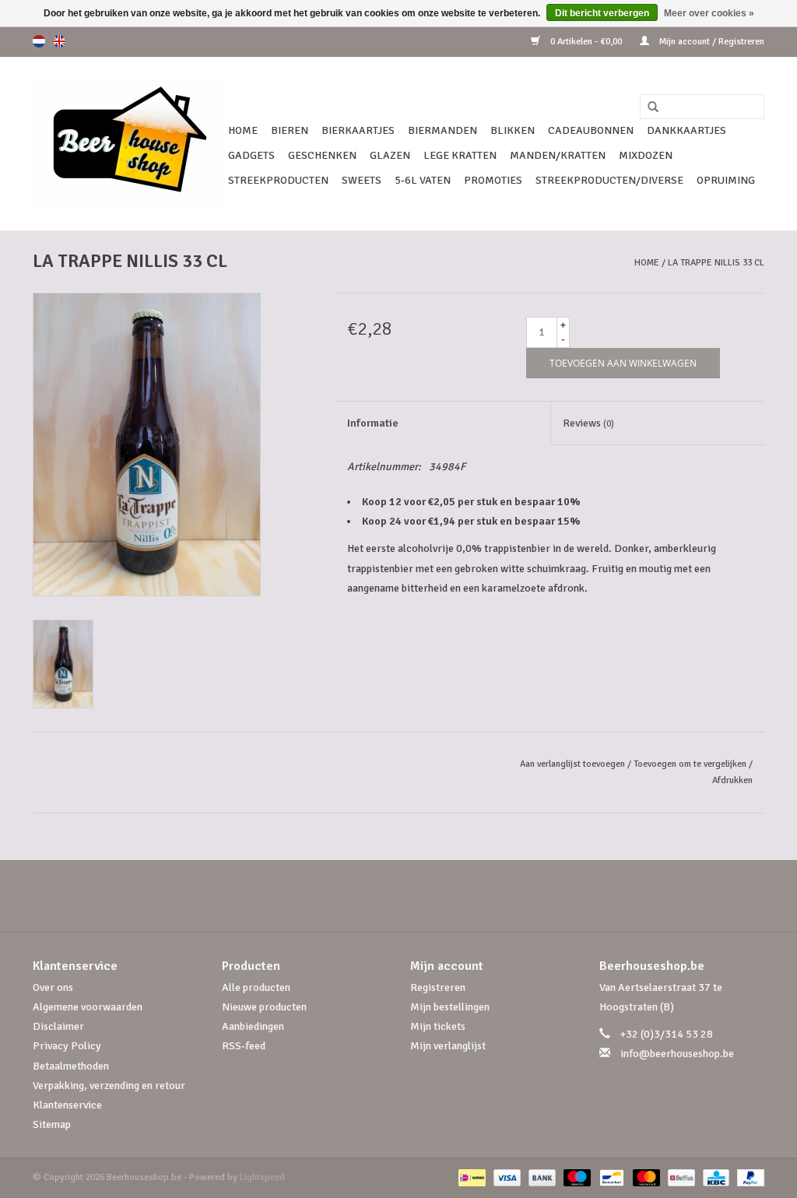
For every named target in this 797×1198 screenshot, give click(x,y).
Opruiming (726, 180)
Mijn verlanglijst (448, 1045)
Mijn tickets (437, 1026)
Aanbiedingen (253, 1026)
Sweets (361, 180)
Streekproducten (278, 180)
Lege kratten (460, 155)
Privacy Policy (67, 1045)
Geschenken (322, 155)
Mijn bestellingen (450, 1007)
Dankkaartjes (686, 130)
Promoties (493, 180)
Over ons (53, 987)
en (59, 41)
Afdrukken (732, 780)
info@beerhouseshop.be (677, 1053)
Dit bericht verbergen (602, 13)
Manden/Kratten (558, 155)
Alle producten (256, 987)
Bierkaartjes (358, 130)
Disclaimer (58, 1026)
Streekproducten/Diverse (609, 180)
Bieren (289, 130)
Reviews (588, 423)
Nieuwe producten (264, 1007)
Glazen (390, 155)
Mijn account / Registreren (710, 41)
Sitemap (52, 1124)
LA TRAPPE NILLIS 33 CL (716, 263)
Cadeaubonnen (591, 130)
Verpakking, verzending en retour (109, 1085)
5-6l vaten (423, 180)
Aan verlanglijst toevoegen (572, 764)
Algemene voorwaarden (87, 1007)
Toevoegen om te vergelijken (691, 764)
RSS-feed (243, 1045)
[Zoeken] (647, 107)
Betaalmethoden (71, 1066)
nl (39, 41)
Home (243, 130)
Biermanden (442, 130)
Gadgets (251, 155)
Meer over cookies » (709, 13)
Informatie (372, 423)
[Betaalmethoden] (470, 1177)
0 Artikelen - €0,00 (586, 41)
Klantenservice (67, 1105)
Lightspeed (262, 1177)
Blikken (512, 130)
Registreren (437, 987)
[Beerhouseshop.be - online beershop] (128, 143)
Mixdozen (645, 155)
